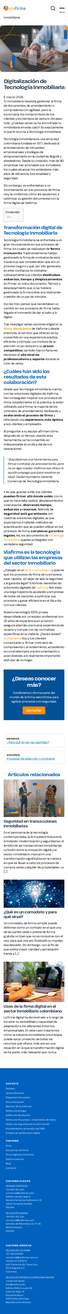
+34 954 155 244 (15, 1189)
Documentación (15, 1102)
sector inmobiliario (37, 570)
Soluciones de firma (17, 1150)
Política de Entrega (16, 1110)
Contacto (11, 1168)
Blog (8, 1163)
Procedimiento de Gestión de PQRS (25, 1128)
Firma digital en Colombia (20, 1154)
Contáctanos (12, 638)
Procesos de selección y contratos (31, 759)
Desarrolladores (15, 1093)
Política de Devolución (18, 1115)
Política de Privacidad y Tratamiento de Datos (31, 1119)
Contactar (34, 710)
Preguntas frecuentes (18, 1097)
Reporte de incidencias (19, 1106)
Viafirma (42, 588)
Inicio (9, 1145)
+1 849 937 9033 (15, 1281)
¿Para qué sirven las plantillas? (28, 742)
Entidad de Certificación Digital (23, 1133)
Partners (10, 1088)
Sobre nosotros (15, 1159)
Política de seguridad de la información (28, 1124)
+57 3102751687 (15, 1253)
